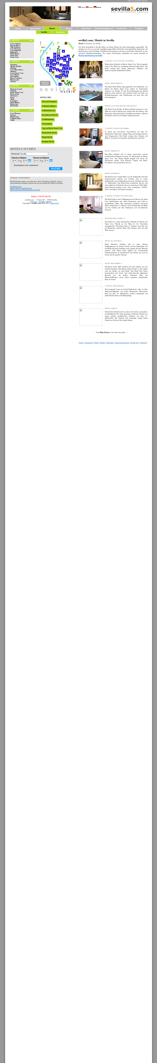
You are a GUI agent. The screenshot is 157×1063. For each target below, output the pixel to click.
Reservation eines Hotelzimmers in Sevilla (25, 190)
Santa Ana (14, 55)
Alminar (13, 68)
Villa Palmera (15, 47)
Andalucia (60, 32)
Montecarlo (14, 80)
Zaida (12, 120)
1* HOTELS (14, 110)
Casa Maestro (15, 113)
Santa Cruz (14, 57)
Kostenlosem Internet (50, 115)
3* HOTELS (14, 61)
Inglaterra (14, 52)
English (83, 7)
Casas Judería (15, 44)
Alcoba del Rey (15, 66)
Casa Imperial (15, 50)
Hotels (96, 343)
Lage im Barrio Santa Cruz (52, 128)
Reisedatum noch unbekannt (26, 165)
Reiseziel (15, 154)
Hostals (69, 28)
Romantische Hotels (49, 133)
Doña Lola (14, 104)
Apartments (35, 28)
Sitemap (144, 1)
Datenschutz (54, 203)
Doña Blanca (15, 102)
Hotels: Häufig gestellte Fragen (21, 188)
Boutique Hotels (48, 141)
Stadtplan (139, 28)
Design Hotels (47, 137)
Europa (13, 115)
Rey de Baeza (15, 45)
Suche (56, 168)
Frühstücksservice (48, 110)
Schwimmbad (47, 124)
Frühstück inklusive (49, 106)
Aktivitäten (86, 28)
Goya (12, 97)
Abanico (13, 71)
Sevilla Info (122, 28)
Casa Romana (15, 49)
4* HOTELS (14, 40)
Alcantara (14, 96)
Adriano (13, 91)
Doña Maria (14, 54)
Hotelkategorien (16, 186)
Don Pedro (14, 106)
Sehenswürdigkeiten (104, 28)
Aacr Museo (14, 75)
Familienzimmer (48, 119)
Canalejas (14, 101)
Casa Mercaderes (16, 70)
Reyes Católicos (16, 78)
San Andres (14, 76)
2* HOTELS (14, 86)
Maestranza (14, 117)
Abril (12, 99)
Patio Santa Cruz (16, 92)
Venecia (13, 81)
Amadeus (13, 65)
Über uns (131, 1)
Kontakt (138, 1)
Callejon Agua (15, 118)
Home (18, 28)
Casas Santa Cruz (16, 73)
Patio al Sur (14, 94)
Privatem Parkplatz (49, 101)
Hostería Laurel (16, 89)
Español (90, 7)
